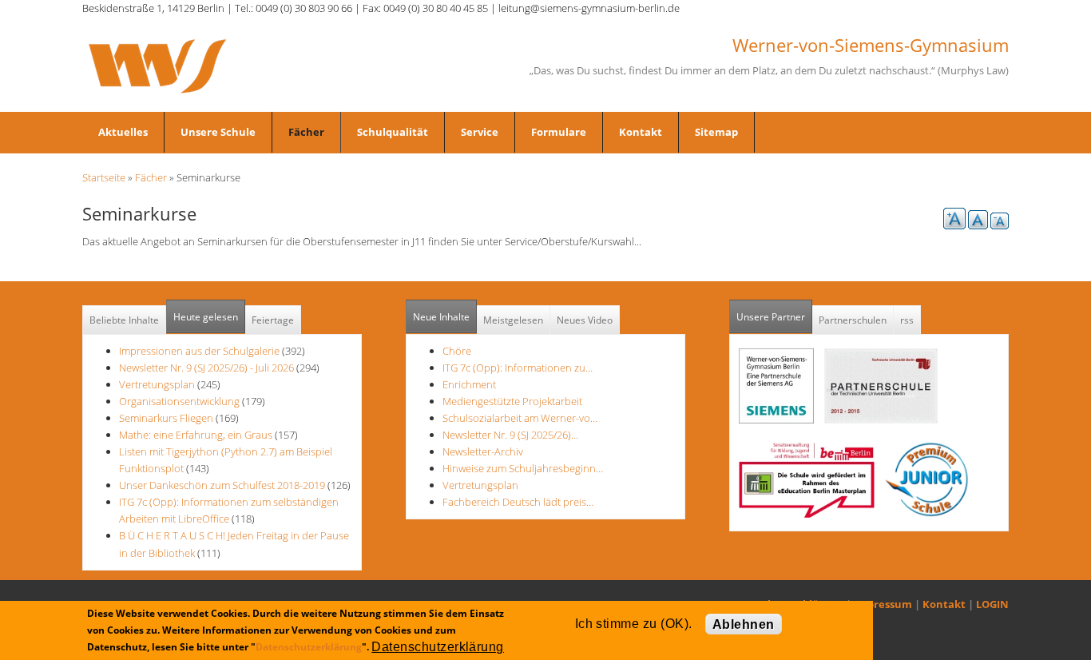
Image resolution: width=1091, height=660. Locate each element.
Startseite (103, 177)
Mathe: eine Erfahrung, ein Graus (197, 434)
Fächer (306, 132)
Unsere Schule (218, 132)
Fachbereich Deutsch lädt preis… (517, 502)
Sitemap (716, 132)
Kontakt (640, 132)
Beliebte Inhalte (124, 320)
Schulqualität (392, 132)
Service (479, 132)
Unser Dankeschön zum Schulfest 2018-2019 (222, 485)
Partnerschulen (853, 320)
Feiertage (273, 320)
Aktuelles (123, 132)
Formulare (558, 132)
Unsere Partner (774, 317)
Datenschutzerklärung (309, 647)
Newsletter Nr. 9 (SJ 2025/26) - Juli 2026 (206, 367)
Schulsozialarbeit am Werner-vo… (519, 418)
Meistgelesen (513, 320)
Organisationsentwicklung (179, 401)
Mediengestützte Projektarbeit (512, 401)
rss (907, 320)
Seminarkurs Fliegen (166, 418)
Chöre (456, 351)
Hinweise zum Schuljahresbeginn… (522, 468)
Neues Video (585, 320)
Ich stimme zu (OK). (633, 623)
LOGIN (992, 604)
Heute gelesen (205, 317)
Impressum (883, 604)
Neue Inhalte (441, 317)
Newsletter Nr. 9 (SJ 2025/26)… (510, 434)
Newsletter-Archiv (482, 451)
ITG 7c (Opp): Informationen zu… (517, 367)
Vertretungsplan (157, 384)
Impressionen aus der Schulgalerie (199, 351)
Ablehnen (743, 624)
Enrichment (469, 384)
